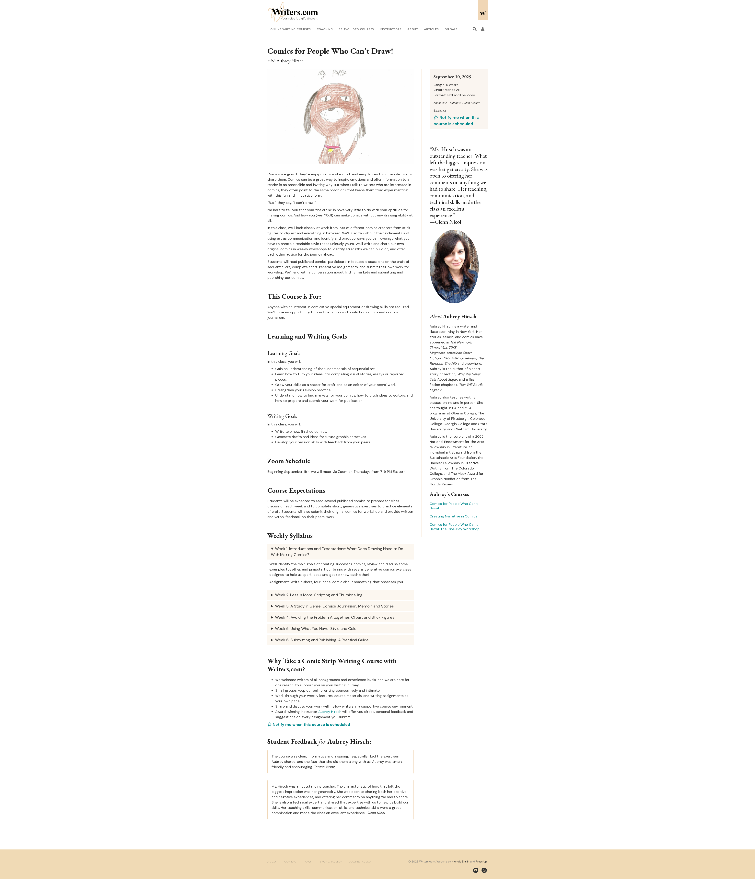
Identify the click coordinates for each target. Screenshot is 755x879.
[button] (377, 474)
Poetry (324, 486)
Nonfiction (327, 477)
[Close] (443, 372)
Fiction (324, 467)
